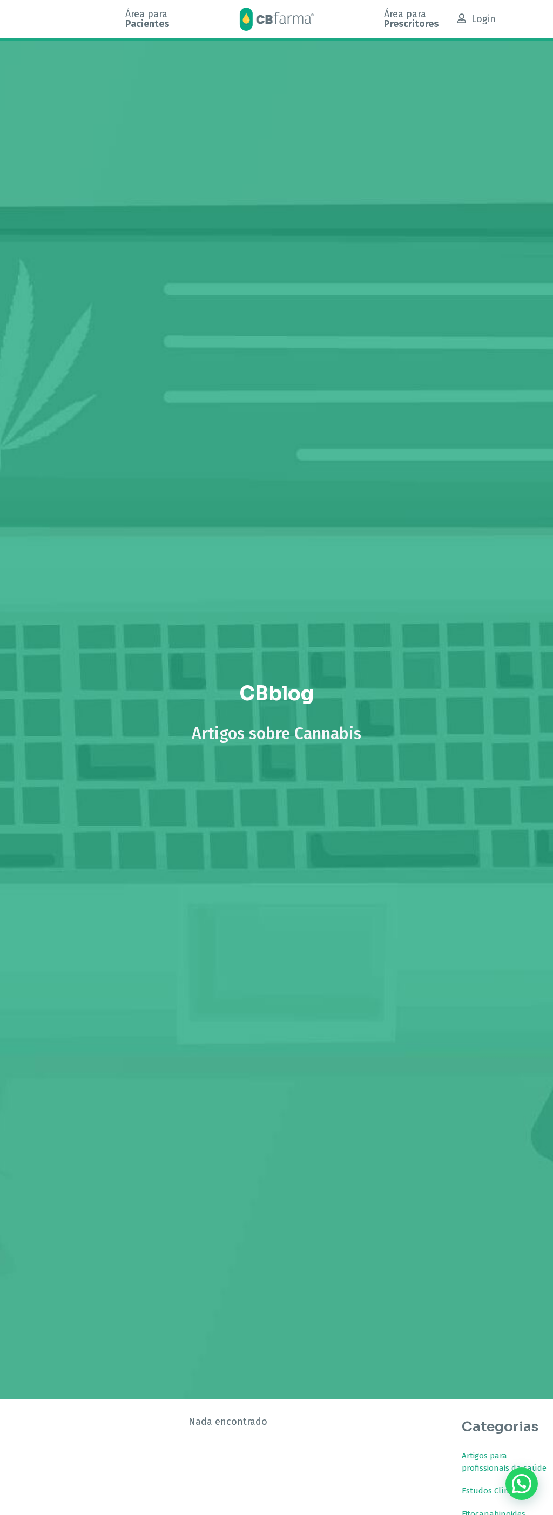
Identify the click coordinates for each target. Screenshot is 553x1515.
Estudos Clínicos (492, 1491)
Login (483, 19)
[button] (521, 1483)
